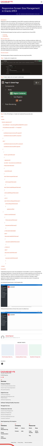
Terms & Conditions (28, 442)
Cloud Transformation (4, 433)
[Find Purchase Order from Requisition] (7, 350)
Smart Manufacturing (4, 428)
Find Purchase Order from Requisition (8, 356)
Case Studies (31, 431)
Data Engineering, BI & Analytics (8, 421)
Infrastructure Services (6, 408)
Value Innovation (3, 437)
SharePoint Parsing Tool (35, 356)
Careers (17, 431)
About (16, 428)
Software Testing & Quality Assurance (10, 402)
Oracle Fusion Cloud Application (8, 387)
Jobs (22, 431)
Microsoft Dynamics (5, 389)
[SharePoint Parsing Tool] (35, 350)
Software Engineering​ (6, 399)
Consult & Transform (5, 418)
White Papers (36, 431)
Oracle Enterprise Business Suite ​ (8, 385)
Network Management (6, 414)
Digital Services (4, 392)
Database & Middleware (6, 412)
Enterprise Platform (5, 383)
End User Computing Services (7, 416)
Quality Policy (13, 442)
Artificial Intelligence (5, 394)
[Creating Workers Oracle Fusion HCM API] (21, 350)
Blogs (36, 428)
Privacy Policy (20, 442)
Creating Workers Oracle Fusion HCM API (22, 356)
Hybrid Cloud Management (7, 410)
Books (30, 428)
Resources (32, 425)
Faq (30, 435)
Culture (23, 428)
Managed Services (5, 405)
